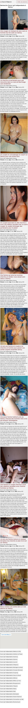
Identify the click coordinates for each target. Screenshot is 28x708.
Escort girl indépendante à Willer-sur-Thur (10, 680)
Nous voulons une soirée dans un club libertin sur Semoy (13, 607)
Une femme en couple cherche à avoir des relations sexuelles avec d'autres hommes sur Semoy (13, 486)
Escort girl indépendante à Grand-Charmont (11, 696)
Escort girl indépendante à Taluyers (9, 686)
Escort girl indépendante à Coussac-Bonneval (11, 670)
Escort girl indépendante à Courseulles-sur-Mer (12, 699)
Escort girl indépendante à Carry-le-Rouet (10, 675)
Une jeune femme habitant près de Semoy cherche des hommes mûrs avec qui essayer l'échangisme (13, 418)
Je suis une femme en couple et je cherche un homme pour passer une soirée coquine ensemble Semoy (12, 347)
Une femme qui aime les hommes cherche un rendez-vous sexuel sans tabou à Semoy (12, 276)
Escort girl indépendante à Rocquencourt (10, 683)
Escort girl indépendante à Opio (8, 691)
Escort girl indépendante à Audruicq (9, 656)
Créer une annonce (22, 2)
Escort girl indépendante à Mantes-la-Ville (10, 651)
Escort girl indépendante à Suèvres (8, 659)
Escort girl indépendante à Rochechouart (10, 702)
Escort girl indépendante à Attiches (8, 678)
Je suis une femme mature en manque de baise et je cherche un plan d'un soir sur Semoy (13, 540)
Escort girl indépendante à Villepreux (9, 664)
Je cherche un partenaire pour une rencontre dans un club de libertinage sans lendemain (13, 82)
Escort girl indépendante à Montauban (9, 694)
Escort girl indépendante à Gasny (8, 688)
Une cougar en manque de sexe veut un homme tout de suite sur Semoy (13, 32)
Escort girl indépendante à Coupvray (9, 672)
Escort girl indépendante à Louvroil (8, 662)
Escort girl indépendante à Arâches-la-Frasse (11, 654)
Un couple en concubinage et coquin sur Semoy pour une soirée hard (14, 155)
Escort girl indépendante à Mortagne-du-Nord (11, 667)
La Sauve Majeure (6, 2)
